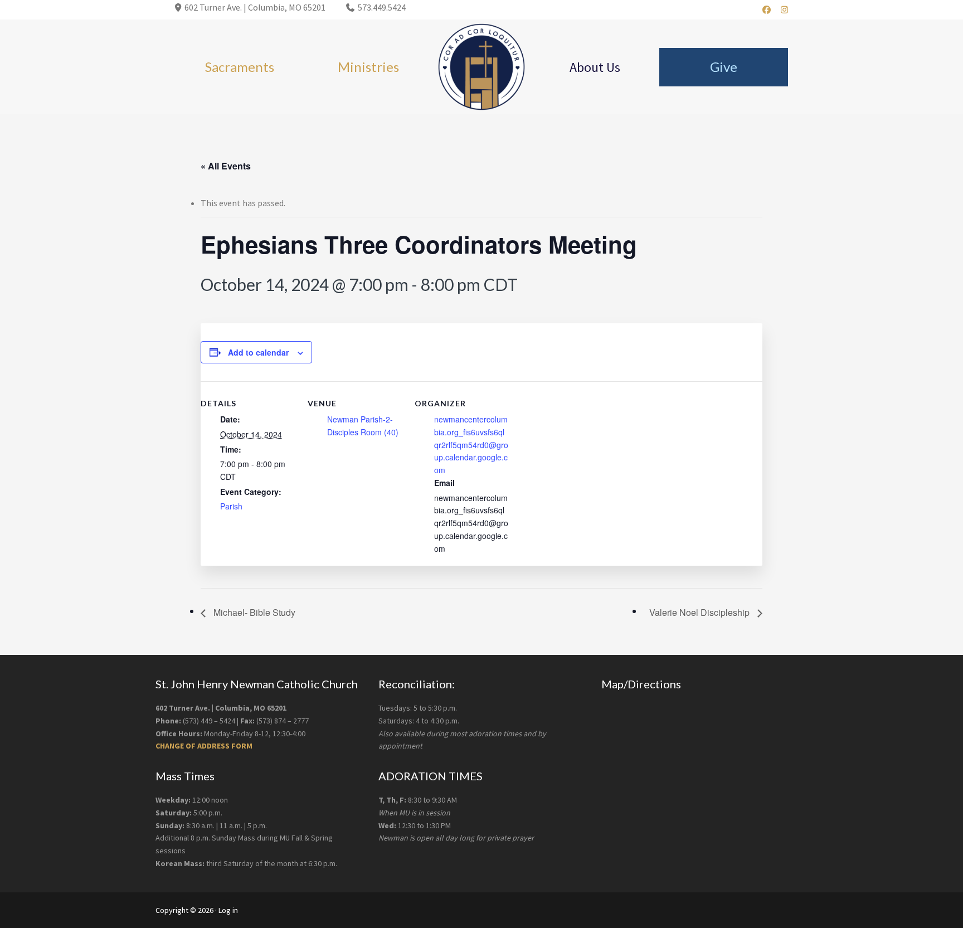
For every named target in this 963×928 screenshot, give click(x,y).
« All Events (226, 165)
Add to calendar (258, 352)
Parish (231, 506)
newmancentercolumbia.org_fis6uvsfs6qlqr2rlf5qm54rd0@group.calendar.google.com (471, 444)
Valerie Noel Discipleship (700, 612)
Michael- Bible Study (253, 612)
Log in (228, 910)
